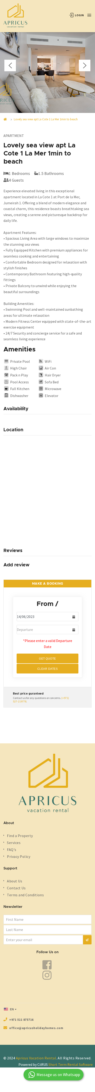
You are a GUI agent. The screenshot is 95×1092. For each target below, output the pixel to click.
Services (14, 842)
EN (11, 1009)
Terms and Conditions (25, 895)
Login (79, 15)
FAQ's (11, 849)
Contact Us (16, 888)
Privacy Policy (18, 856)
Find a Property (20, 835)
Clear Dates (47, 668)
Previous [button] (10, 65)
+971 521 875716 (21, 1020)
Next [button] (84, 65)
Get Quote (47, 658)
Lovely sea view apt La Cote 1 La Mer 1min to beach (46, 119)
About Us (14, 881)
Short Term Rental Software (70, 1064)
